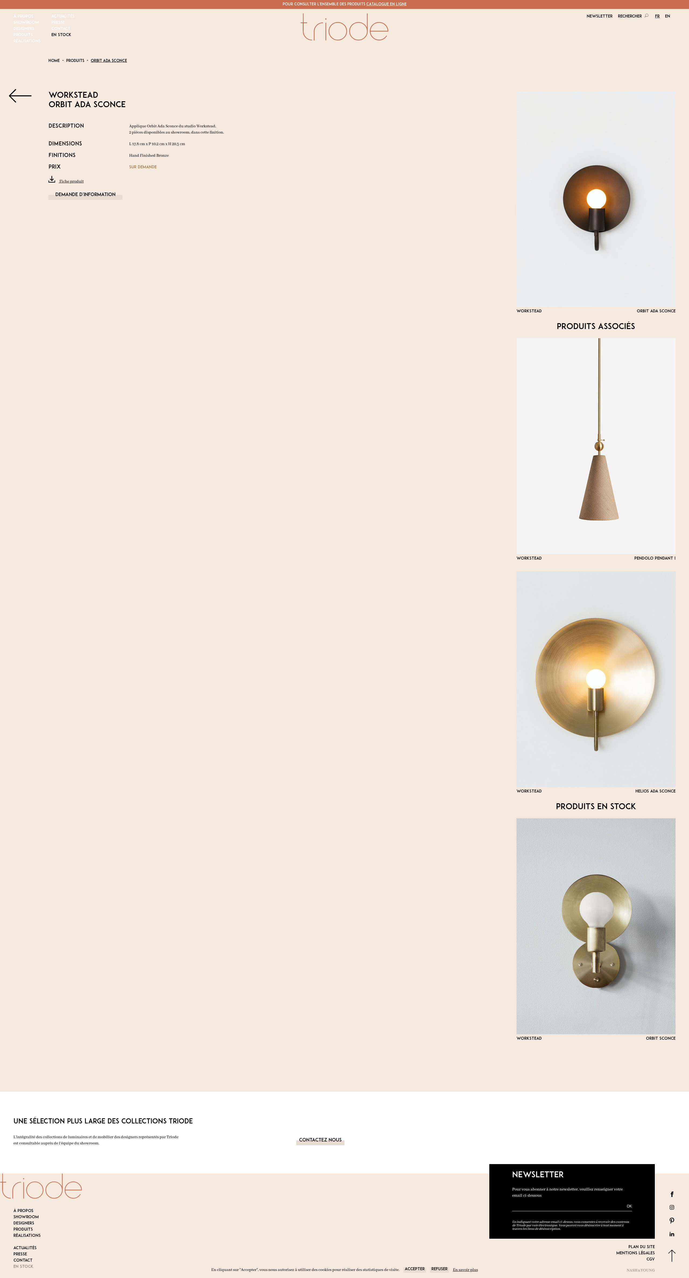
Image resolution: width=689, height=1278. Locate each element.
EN (667, 17)
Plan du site (641, 1247)
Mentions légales (635, 1253)
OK (629, 1206)
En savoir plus (465, 1269)
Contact (61, 29)
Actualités (63, 17)
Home (54, 61)
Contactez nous (320, 1140)
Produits (23, 35)
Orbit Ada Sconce (109, 61)
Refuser (439, 1269)
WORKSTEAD (73, 96)
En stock (61, 35)
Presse (58, 23)
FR (657, 17)
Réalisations (27, 41)
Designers (23, 29)
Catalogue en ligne (386, 4)
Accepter (415, 1269)
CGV (650, 1260)
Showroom (26, 23)
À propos (23, 17)
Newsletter (600, 17)
